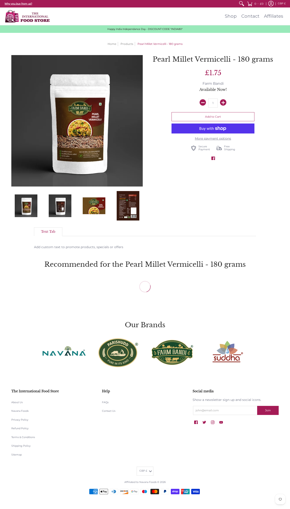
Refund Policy (20, 428)
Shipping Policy (21, 445)
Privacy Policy (19, 419)
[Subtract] (203, 102)
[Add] (223, 102)
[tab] (48, 231)
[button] (255, 3)
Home (112, 44)
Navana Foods (20, 411)
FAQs (105, 402)
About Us (17, 402)
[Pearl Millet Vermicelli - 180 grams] (26, 206)
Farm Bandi (213, 83)
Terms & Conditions (23, 437)
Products (127, 44)
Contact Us (108, 411)
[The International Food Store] (27, 16)
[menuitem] (241, 3)
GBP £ (282, 3)
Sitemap (16, 454)
